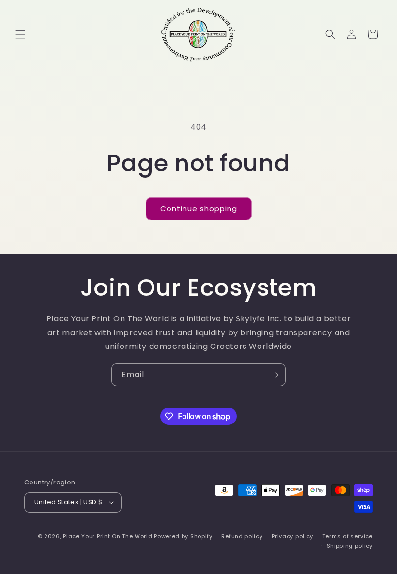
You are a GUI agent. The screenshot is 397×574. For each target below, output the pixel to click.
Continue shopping (198, 208)
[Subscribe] (274, 374)
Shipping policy (350, 546)
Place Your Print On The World (107, 536)
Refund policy (241, 536)
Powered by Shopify (183, 536)
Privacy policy (292, 536)
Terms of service (347, 536)
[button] (20, 34)
